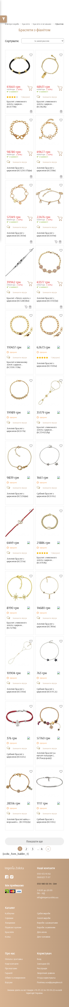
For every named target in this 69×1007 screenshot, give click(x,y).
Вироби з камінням (46, 927)
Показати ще (34, 841)
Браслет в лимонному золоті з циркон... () (17, 365)
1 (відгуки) (25, 97)
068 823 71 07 (43, 877)
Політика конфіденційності (49, 982)
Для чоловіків (43, 936)
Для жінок (42, 932)
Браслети (26, 24)
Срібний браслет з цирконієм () (46, 495)
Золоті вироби (43, 918)
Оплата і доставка (14, 959)
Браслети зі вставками (42, 24)
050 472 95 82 (44, 873)
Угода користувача (46, 977)
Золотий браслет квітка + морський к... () (18, 820)
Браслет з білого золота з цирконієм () (18, 299)
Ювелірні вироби (12, 24)
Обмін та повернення (15, 977)
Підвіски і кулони (13, 927)
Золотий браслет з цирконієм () (19, 169)
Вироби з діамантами (47, 922)
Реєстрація (42, 968)
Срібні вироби (43, 913)
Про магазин (11, 968)
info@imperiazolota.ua (47, 897)
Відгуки (8, 982)
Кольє (8, 936)
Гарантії (8, 973)
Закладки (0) (43, 963)
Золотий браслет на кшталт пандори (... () (46, 755)
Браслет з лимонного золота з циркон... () (17, 104)
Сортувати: (12, 41)
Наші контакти (11, 963)
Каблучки (9, 913)
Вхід (39, 959)
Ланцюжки (10, 922)
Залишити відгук (50, 97)
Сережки (9, 918)
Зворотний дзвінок (46, 973)
